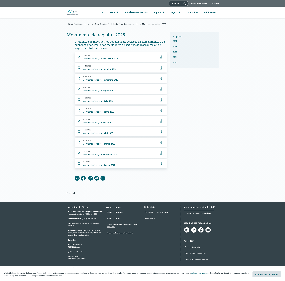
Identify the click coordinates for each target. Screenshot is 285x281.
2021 (175, 57)
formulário (85, 223)
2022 (175, 52)
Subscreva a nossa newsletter (199, 213)
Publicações (210, 12)
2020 (175, 62)
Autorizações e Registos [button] (136, 12)
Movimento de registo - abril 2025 (98, 133)
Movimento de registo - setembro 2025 (100, 80)
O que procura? (177, 3)
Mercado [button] (114, 12)
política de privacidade (200, 273)
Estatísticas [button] (192, 12)
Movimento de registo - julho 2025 (98, 101)
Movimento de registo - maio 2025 (98, 122)
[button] (142, 193)
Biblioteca (215, 3)
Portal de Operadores (199, 3)
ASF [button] (104, 12)
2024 (175, 41)
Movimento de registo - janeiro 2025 (99, 165)
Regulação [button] (175, 12)
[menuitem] (123, 212)
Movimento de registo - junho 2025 (98, 112)
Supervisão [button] (159, 12)
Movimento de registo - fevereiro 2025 (100, 154)
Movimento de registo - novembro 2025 (100, 58)
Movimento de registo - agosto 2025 (99, 90)
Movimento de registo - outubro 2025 (99, 69)
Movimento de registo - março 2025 (99, 144)
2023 (175, 46)
